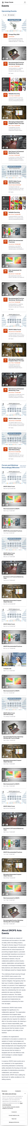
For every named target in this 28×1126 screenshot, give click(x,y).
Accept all (14, 1112)
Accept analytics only (14, 1115)
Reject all (14, 1118)
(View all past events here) (23, 466)
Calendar (12, 15)
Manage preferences (14, 1122)
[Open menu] (25, 2)
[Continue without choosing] (25, 1093)
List (5, 15)
